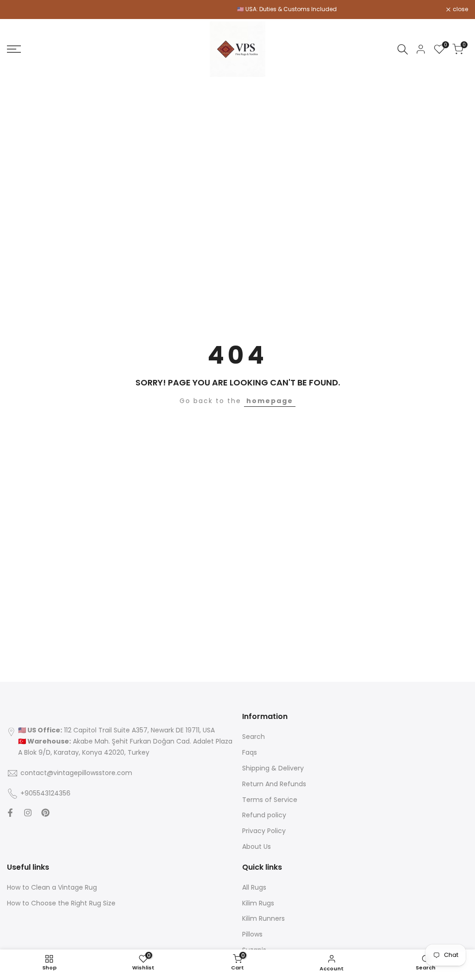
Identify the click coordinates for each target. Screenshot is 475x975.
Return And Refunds (274, 784)
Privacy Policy (264, 830)
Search (253, 736)
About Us (256, 846)
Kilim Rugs (258, 903)
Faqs (249, 752)
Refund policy (264, 815)
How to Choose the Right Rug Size (61, 903)
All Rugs (254, 887)
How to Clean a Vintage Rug (52, 887)
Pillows (252, 934)
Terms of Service (269, 799)
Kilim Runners (263, 918)
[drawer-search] (403, 49)
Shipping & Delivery (273, 768)
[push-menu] (14, 49)
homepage (269, 400)
